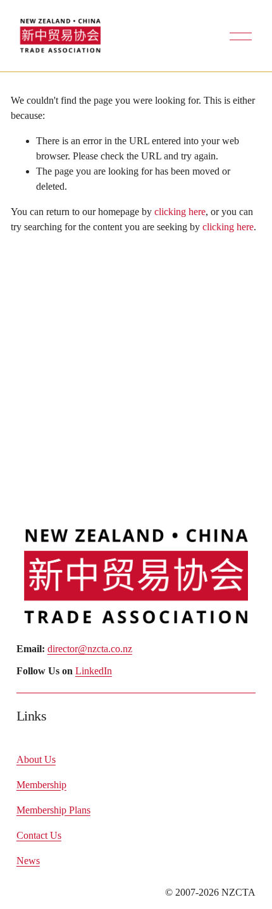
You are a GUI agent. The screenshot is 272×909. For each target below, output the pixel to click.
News (28, 860)
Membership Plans (53, 810)
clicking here (180, 211)
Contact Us (38, 835)
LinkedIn (93, 670)
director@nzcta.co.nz (89, 648)
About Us (36, 759)
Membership (41, 784)
